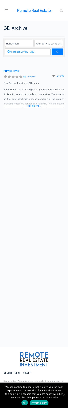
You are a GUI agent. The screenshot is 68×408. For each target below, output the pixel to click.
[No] (63, 395)
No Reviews (29, 77)
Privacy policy (39, 402)
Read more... (34, 106)
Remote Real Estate (34, 10)
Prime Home (11, 70)
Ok (24, 402)
